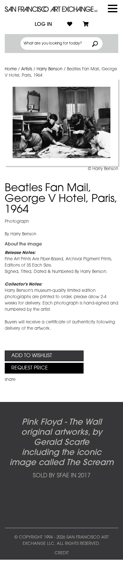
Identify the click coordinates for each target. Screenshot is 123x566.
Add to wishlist (31, 355)
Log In (43, 24)
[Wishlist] (69, 24)
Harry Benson (49, 69)
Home (11, 69)
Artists (26, 69)
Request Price (29, 368)
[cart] (86, 24)
